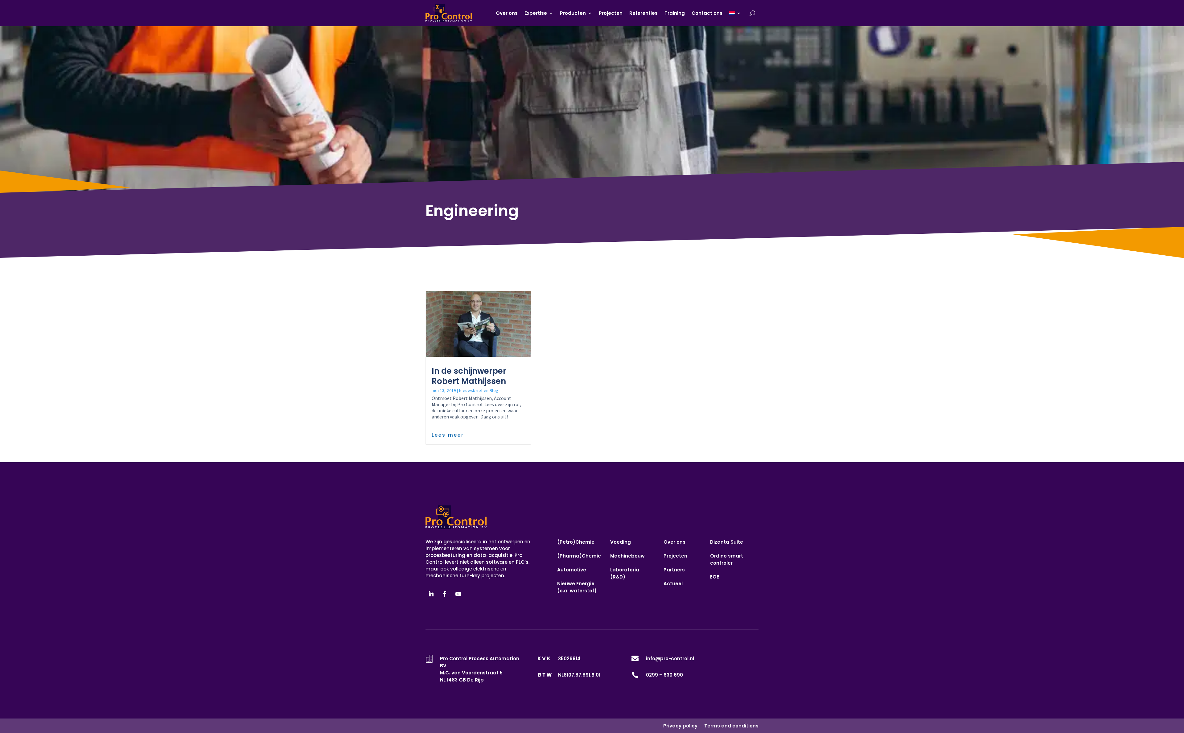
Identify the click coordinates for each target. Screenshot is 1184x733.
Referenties (643, 13)
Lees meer (448, 435)
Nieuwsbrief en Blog (479, 390)
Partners (674, 569)
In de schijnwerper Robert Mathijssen (469, 376)
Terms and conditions (731, 726)
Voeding (620, 542)
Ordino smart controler (726, 559)
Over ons (507, 13)
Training (674, 13)
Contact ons (707, 13)
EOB (715, 577)
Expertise (535, 13)
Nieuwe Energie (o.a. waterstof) (577, 587)
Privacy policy (680, 726)
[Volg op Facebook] (444, 593)
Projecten (611, 13)
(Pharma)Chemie (579, 556)
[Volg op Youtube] (458, 593)
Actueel (673, 583)
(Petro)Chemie (575, 542)
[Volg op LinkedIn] (431, 593)
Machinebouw (627, 556)
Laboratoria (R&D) (624, 573)
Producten (573, 13)
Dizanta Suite (726, 542)
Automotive (571, 569)
